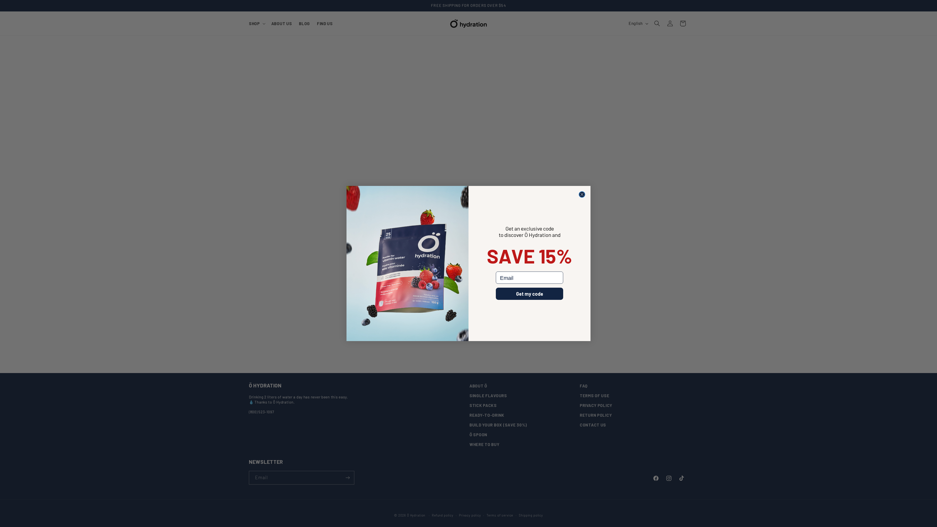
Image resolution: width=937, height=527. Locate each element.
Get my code (529, 294)
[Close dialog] (582, 194)
